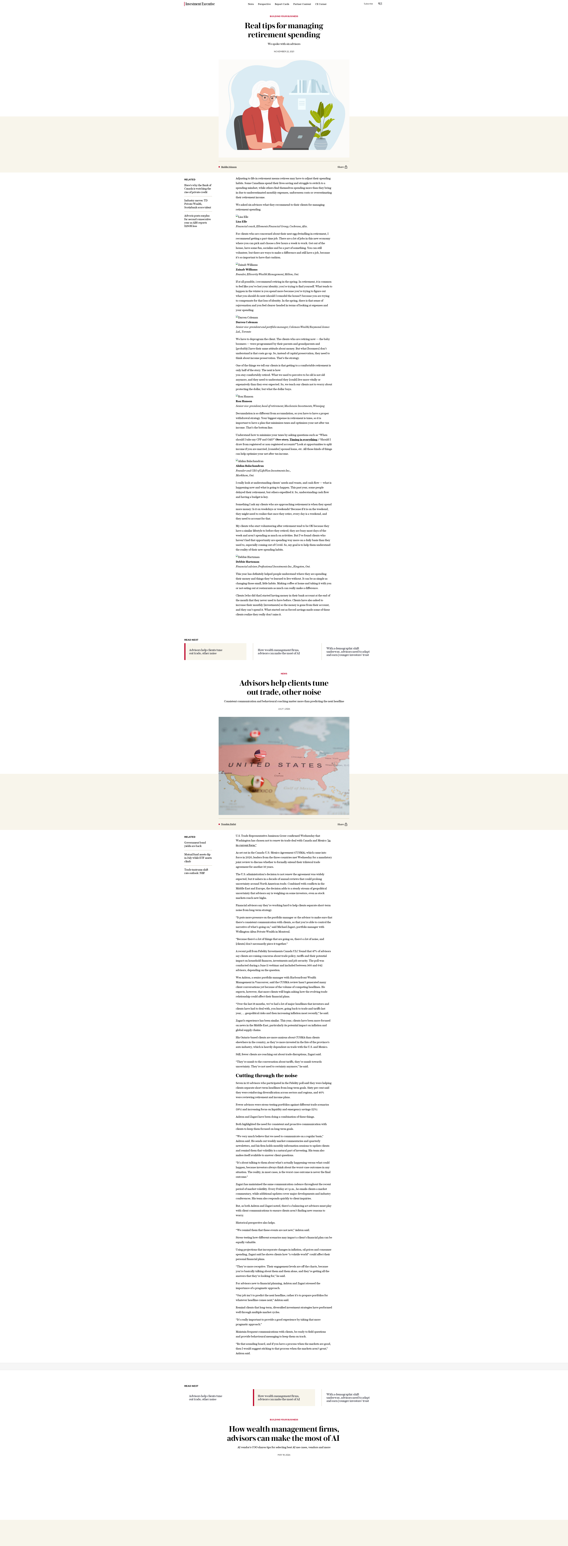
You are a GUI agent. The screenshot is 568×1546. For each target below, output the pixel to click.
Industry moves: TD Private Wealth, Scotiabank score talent (197, 204)
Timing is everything (303, 439)
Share (341, 167)
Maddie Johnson (229, 167)
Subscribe (368, 4)
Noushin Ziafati (228, 824)
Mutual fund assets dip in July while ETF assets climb (198, 858)
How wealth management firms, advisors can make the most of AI (279, 651)
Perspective (264, 4)
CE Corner (321, 4)
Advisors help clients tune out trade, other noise (205, 651)
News (251, 4)
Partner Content (302, 4)
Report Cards (282, 4)
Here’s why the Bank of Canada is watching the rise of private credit (197, 189)
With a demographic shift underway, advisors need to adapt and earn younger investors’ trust (348, 651)
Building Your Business (284, 16)
